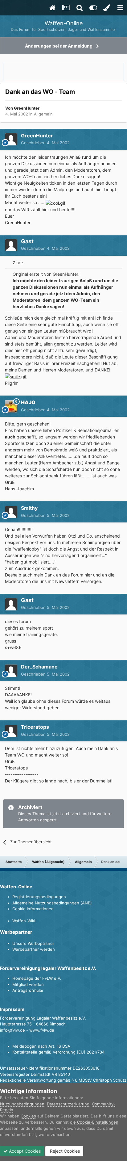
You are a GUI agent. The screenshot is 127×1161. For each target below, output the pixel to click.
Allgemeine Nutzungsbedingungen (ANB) (52, 902)
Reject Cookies (64, 1151)
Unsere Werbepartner (33, 943)
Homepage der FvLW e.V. (36, 978)
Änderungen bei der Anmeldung (58, 45)
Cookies (28, 1115)
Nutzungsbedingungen (22, 1103)
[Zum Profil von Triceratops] (11, 731)
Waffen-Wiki (23, 920)
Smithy (29, 508)
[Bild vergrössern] (55, 202)
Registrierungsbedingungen (39, 896)
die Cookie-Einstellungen (94, 1122)
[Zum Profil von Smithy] (11, 512)
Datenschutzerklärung (68, 1103)
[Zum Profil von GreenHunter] (11, 139)
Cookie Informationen (33, 908)
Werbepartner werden (33, 949)
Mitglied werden (28, 984)
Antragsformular (27, 990)
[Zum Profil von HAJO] (11, 406)
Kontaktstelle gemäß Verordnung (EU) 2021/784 (58, 1052)
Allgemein (43, 113)
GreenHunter (26, 108)
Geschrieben (45, 142)
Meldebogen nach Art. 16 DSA (41, 1046)
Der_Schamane (39, 667)
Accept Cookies (24, 1151)
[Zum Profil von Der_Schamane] (11, 670)
